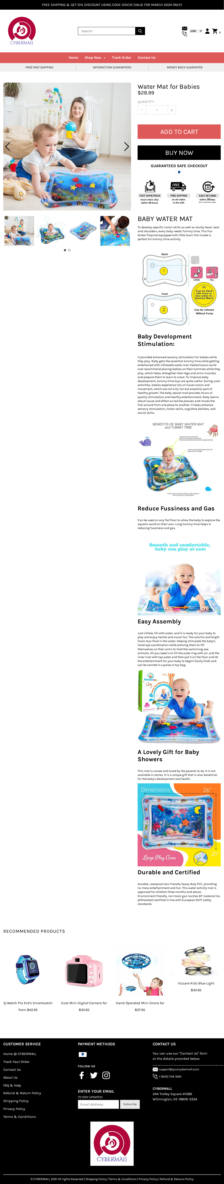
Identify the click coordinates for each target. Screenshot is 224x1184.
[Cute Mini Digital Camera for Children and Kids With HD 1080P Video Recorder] (84, 971)
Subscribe (130, 1104)
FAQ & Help (12, 1085)
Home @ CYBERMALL (19, 1054)
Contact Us (147, 57)
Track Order (121, 57)
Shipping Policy (16, 1101)
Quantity (146, 102)
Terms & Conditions (19, 1117)
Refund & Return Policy (22, 1093)
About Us (10, 1077)
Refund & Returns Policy (177, 1179)
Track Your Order (16, 1062)
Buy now (179, 153)
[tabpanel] (67, 147)
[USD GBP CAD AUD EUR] (195, 31)
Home (73, 57)
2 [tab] (69, 250)
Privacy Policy (14, 1109)
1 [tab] (65, 250)
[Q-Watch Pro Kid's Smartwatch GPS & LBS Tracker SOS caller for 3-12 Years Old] (28, 971)
